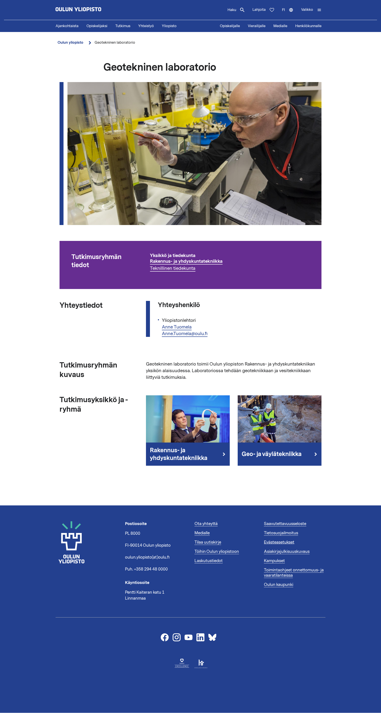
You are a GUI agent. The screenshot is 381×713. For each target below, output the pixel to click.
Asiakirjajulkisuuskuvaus (287, 551)
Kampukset (274, 561)
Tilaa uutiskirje (207, 542)
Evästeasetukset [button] (279, 542)
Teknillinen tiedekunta (172, 268)
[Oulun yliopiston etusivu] (93, 10)
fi (289, 14)
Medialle (280, 26)
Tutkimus (122, 26)
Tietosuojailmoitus (281, 533)
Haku (232, 10)
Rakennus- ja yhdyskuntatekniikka (186, 261)
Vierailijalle (256, 26)
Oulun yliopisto (70, 42)
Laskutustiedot (208, 561)
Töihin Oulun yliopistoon (216, 551)
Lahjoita (259, 9)
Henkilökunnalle (308, 26)
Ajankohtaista (67, 26)
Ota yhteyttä (206, 524)
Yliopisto (169, 26)
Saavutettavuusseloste (285, 524)
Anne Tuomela (177, 327)
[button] (311, 10)
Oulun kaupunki (278, 584)
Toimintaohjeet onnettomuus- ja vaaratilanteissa (294, 572)
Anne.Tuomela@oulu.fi (184, 333)
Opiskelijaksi (96, 26)
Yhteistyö (146, 26)
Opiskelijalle (230, 26)
